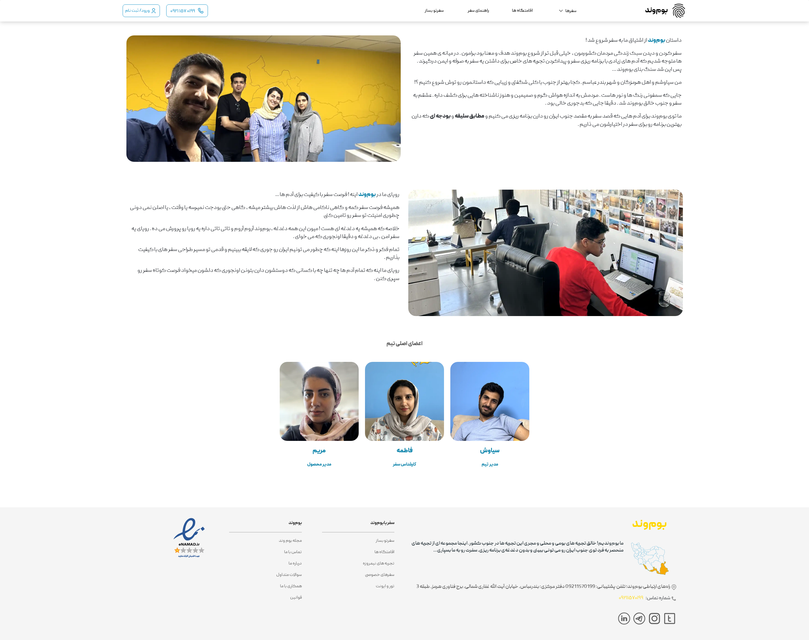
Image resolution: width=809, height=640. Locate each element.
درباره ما (295, 563)
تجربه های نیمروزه (378, 563)
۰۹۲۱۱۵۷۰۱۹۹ (631, 598)
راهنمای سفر (478, 11)
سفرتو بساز (385, 541)
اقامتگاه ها (384, 552)
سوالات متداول (288, 575)
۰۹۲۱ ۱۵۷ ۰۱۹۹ (182, 11)
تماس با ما (292, 552)
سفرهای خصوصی (379, 575)
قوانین (295, 597)
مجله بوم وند (290, 541)
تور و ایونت (385, 586)
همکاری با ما (290, 586)
